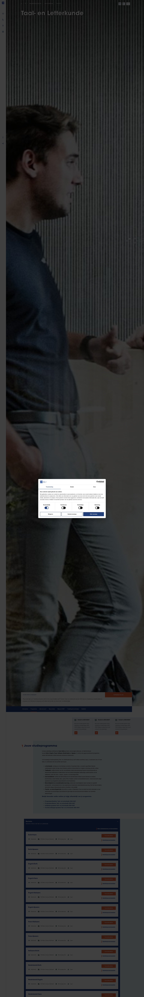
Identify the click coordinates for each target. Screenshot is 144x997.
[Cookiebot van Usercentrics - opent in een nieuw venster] (97, 482)
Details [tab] (72, 486)
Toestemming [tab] (49, 486)
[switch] (63, 508)
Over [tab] (94, 486)
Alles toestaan (93, 514)
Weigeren (50, 514)
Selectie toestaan (72, 514)
